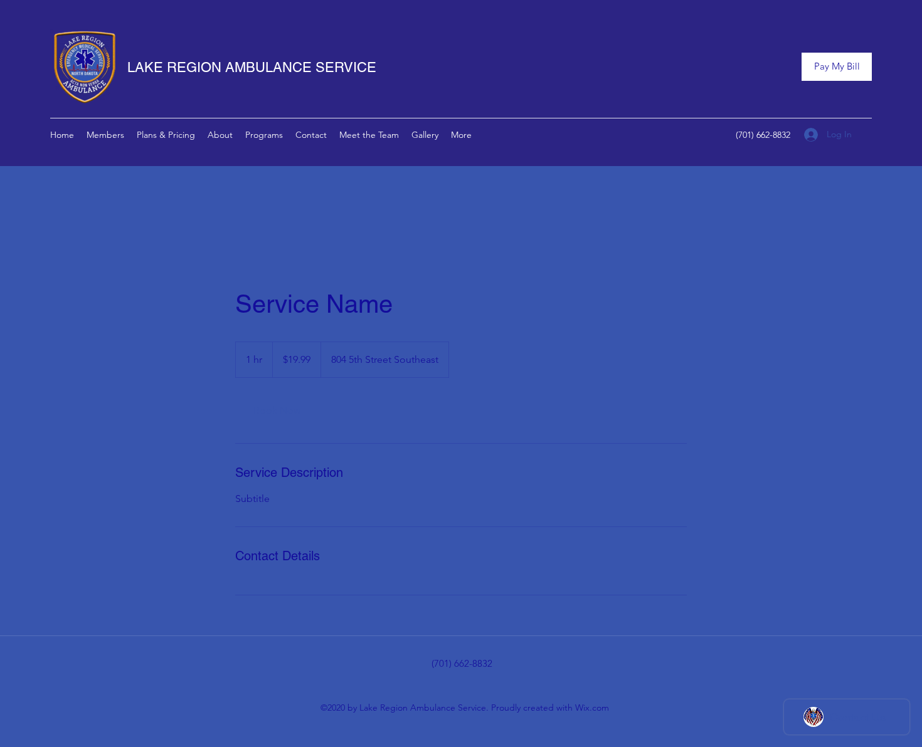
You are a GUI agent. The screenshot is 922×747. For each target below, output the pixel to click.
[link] (276, 410)
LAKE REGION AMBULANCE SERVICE (251, 67)
